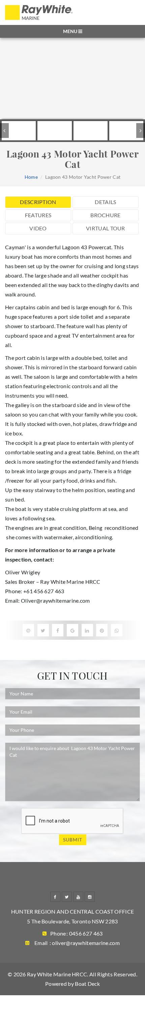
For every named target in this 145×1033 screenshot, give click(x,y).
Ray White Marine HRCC (57, 974)
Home (31, 177)
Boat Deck (87, 983)
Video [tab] (38, 228)
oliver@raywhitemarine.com (86, 943)
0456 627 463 (86, 933)
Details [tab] (105, 202)
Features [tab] (38, 215)
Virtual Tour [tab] (105, 228)
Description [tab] (38, 202)
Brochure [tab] (105, 215)
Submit (72, 839)
